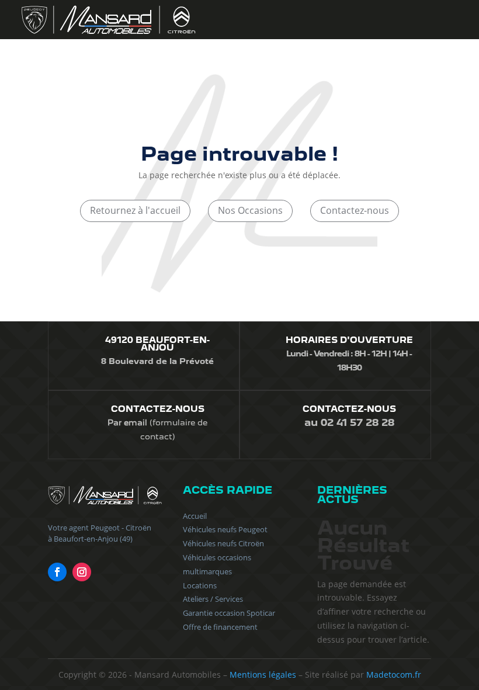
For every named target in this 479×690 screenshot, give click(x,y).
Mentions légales (263, 674)
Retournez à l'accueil (135, 210)
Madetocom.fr (393, 674)
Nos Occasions (250, 210)
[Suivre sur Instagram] (81, 572)
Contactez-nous (354, 210)
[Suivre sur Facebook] (57, 572)
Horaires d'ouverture (349, 340)
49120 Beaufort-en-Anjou (157, 344)
